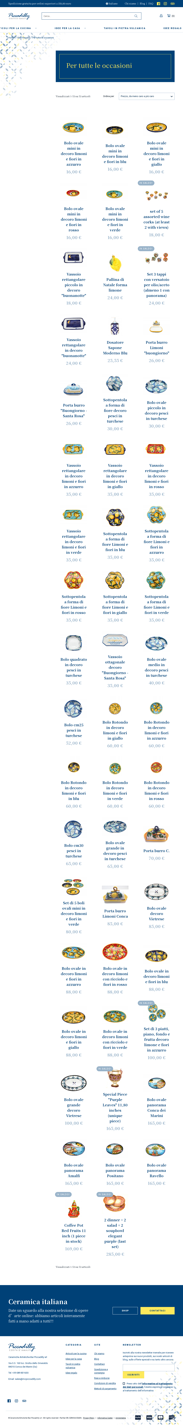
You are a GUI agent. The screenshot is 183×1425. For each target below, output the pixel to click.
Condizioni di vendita (105, 1383)
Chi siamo (130, 3)
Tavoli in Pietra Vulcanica (124, 28)
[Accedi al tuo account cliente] (162, 16)
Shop (125, 1310)
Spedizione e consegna (101, 1371)
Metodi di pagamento (105, 1388)
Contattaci (157, 1310)
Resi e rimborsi (102, 1378)
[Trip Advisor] (172, 3)
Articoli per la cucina (76, 1353)
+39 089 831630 (20, 1372)
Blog (142, 3)
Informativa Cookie (105, 1418)
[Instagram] (165, 3)
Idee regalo (71, 1372)
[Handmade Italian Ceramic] (25, 16)
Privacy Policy (88, 1418)
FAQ (151, 3)
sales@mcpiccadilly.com (28, 1379)
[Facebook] (158, 3)
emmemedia (121, 1418)
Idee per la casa (68, 28)
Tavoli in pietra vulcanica (73, 1366)
